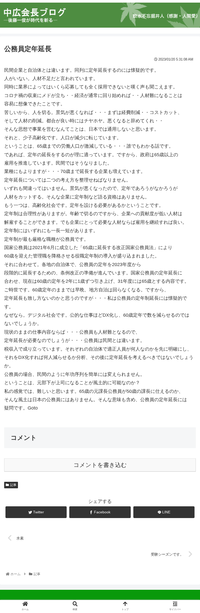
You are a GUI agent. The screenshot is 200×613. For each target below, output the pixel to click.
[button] (184, 488)
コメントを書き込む (100, 465)
